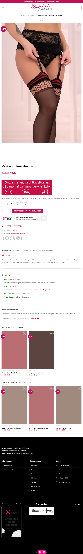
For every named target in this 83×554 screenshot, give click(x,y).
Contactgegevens (64, 465)
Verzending (34, 470)
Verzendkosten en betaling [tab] (42, 250)
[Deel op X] (10, 238)
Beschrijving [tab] (6, 250)
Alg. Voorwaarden (64, 482)
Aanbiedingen (35, 486)
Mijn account (8, 465)
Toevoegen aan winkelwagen (28, 211)
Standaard (23, 233)
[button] (3, 7)
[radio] (17, 204)
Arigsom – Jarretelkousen (37, 373)
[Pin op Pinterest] (18, 238)
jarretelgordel (45, 290)
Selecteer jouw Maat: (8, 204)
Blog (60, 474)
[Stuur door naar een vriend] (14, 238)
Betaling (34, 465)
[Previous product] (43, 19)
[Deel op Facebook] (7, 238)
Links (33, 490)
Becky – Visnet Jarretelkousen (38, 428)
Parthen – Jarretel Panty (63, 428)
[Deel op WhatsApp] (3, 238)
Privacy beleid (63, 478)
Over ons (61, 470)
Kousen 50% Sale (14, 233)
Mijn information (9, 470)
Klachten (34, 478)
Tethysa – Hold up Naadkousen (11, 428)
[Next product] (39, 19)
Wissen (79, 201)
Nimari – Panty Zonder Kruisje (11, 373)
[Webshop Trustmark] (24, 218)
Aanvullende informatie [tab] (22, 250)
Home (23, 16)
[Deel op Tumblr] (21, 238)
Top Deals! (34, 482)
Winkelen (32, 16)
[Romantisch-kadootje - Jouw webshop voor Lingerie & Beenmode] (41, 7)
